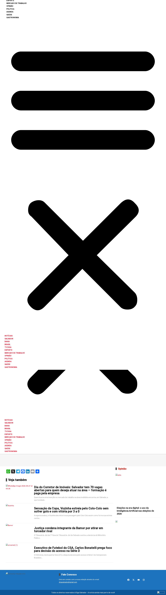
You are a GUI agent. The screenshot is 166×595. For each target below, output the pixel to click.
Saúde (9, 15)
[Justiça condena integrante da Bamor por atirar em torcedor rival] (19, 533)
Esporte (8, 350)
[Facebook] (128, 580)
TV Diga (8, 347)
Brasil (7, 344)
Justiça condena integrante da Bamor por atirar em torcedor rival (68, 530)
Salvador (9, 339)
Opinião (9, 6)
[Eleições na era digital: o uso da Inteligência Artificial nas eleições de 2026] (138, 489)
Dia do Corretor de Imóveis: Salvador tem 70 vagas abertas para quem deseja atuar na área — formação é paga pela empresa (70, 490)
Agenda (9, 12)
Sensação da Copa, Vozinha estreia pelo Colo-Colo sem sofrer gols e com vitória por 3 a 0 (71, 510)
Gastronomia (12, 18)
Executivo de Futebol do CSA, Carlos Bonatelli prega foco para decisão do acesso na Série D (73, 549)
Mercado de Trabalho (16, 3)
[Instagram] (143, 580)
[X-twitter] (133, 580)
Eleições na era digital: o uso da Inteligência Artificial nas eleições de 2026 (135, 511)
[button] (83, 176)
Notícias (9, 336)
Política (10, 9)
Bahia (7, 341)
